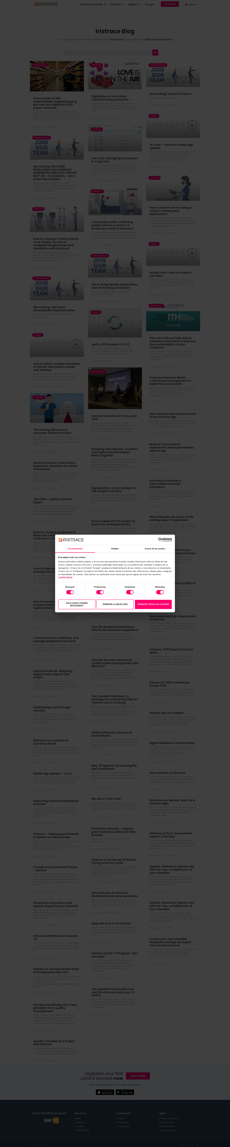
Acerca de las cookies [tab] (155, 548)
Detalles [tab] (115, 548)
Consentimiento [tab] (75, 548)
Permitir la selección (115, 604)
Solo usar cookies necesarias (77, 604)
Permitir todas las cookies (153, 604)
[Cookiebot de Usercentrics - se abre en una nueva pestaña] (160, 540)
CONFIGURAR (65, 577)
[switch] (100, 592)
